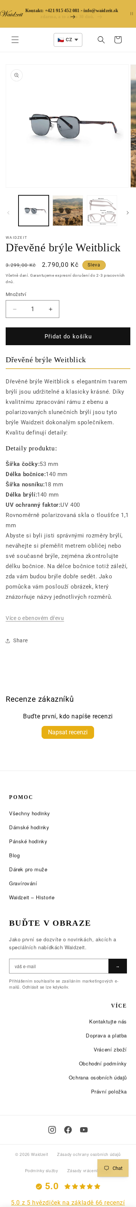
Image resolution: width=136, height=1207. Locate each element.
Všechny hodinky (29, 813)
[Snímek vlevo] (8, 212)
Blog (14, 855)
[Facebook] (68, 1130)
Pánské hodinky (28, 841)
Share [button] (20, 640)
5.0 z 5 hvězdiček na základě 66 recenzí (68, 1202)
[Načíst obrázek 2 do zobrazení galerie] (68, 210)
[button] (15, 39)
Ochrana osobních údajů (98, 1077)
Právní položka (109, 1091)
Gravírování (23, 883)
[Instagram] (52, 1130)
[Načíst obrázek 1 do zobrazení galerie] (34, 210)
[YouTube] (84, 1130)
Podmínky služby (41, 1170)
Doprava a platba (106, 1035)
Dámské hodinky (29, 827)
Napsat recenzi (68, 732)
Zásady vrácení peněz (89, 1170)
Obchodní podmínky (103, 1063)
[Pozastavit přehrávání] (131, 13)
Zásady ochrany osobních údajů (89, 1154)
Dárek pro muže (28, 869)
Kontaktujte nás (108, 1021)
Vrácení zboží (110, 1049)
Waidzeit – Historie (31, 897)
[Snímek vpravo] (127, 212)
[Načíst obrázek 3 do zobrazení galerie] (102, 210)
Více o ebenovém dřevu (35, 618)
